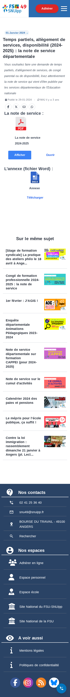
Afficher (19, 154)
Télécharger (35, 197)
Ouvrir (50, 154)
